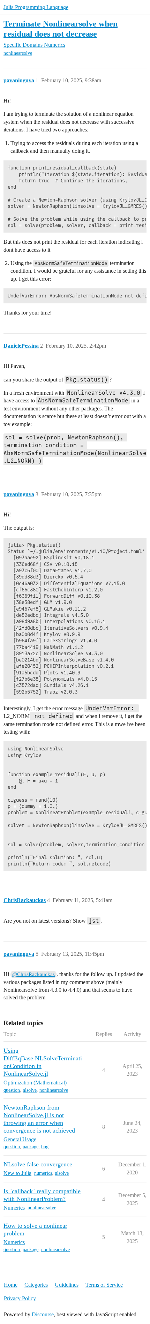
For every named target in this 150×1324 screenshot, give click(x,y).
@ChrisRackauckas (33, 974)
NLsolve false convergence (37, 1164)
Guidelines (66, 1285)
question (11, 1090)
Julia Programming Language (35, 7)
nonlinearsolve (17, 53)
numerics (43, 1173)
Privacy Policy (20, 1298)
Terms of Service (104, 1285)
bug (44, 1146)
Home (10, 1285)
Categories (36, 1285)
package (30, 1146)
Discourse (43, 1314)
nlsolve (30, 1090)
